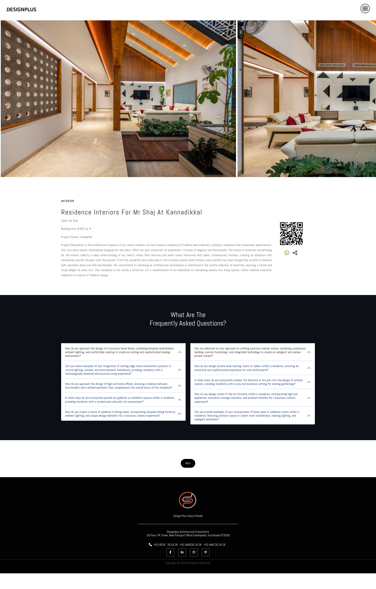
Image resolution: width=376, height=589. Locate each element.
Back (188, 463)
